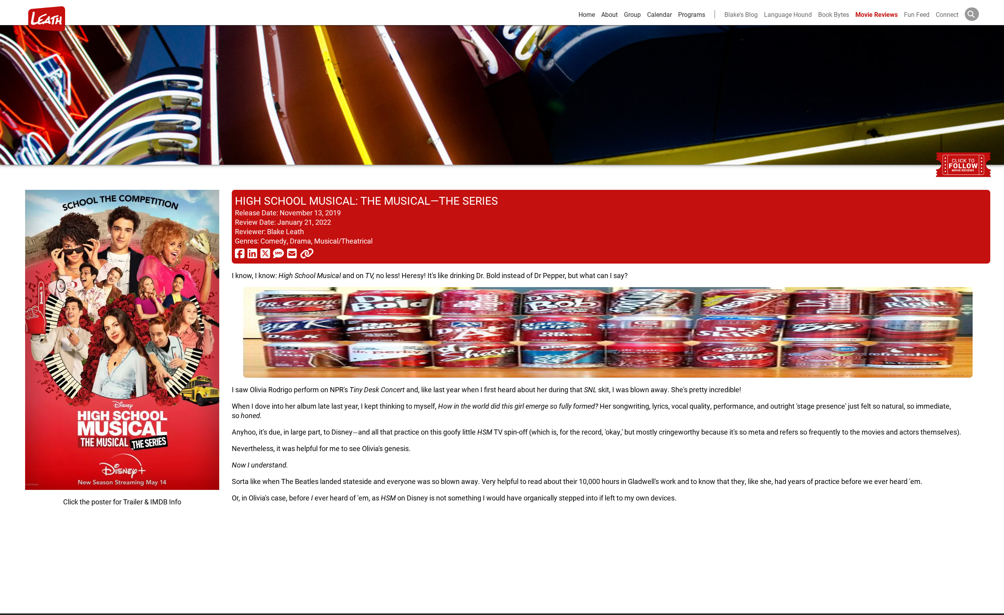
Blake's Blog (741, 14)
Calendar (659, 14)
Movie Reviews (876, 14)
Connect (947, 14)
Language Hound (788, 14)
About (609, 14)
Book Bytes (833, 14)
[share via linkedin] (252, 253)
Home (586, 14)
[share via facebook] (240, 253)
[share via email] (292, 253)
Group (632, 14)
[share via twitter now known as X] (265, 253)
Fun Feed (916, 14)
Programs (691, 14)
